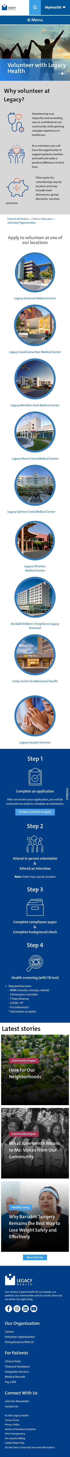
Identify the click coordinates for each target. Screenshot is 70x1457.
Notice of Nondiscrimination (20, 1429)
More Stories (35, 1257)
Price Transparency (15, 1433)
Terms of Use (12, 1420)
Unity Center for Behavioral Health (35, 681)
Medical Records (15, 1376)
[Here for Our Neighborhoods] (35, 1070)
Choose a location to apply (35, 812)
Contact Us (11, 1406)
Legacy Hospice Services (35, 742)
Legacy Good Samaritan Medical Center (35, 352)
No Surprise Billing (15, 1438)
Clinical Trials (13, 1361)
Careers (9, 1331)
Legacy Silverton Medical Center (35, 568)
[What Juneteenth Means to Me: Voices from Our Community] (35, 1143)
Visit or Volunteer (42, 219)
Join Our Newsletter (17, 1401)
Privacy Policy (12, 1424)
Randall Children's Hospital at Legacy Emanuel (35, 626)
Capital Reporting (14, 1442)
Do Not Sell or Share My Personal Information (30, 1447)
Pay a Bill (10, 1382)
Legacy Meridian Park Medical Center (35, 405)
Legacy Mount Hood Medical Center (35, 458)
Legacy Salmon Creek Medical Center (31, 512)
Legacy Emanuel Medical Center (35, 298)
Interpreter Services (17, 1371)
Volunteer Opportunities (20, 1337)
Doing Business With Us (19, 1342)
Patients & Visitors (18, 219)
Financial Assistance (17, 1366)
